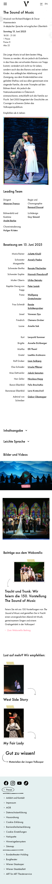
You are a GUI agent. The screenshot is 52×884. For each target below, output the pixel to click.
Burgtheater (11, 859)
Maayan (11, 203)
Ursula (35, 366)
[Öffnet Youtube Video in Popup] (26, 475)
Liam (34, 360)
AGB (8, 807)
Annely (35, 259)
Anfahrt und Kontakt (15, 797)
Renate (37, 268)
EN (46, 3)
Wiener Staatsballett (16, 869)
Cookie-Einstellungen (16, 831)
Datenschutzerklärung (16, 812)
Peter (34, 286)
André (9, 220)
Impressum (11, 802)
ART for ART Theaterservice (19, 873)
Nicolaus (35, 378)
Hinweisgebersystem (16, 841)
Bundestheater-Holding (17, 854)
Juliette (34, 253)
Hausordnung (12, 817)
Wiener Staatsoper (15, 864)
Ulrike (35, 280)
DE (41, 3)
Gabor (37, 396)
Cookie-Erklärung (14, 822)
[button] (5, 520)
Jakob (35, 372)
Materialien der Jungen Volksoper (26, 761)
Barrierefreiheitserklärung (18, 826)
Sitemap (10, 846)
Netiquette (11, 836)
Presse (9, 789)
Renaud (35, 207)
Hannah (38, 274)
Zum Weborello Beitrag (19, 630)
